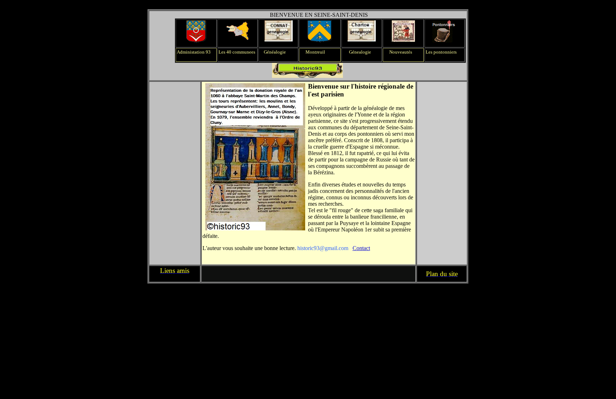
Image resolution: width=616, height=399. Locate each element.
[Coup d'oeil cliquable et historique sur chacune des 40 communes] (238, 39)
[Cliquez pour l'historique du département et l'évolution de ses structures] (196, 41)
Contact (361, 248)
